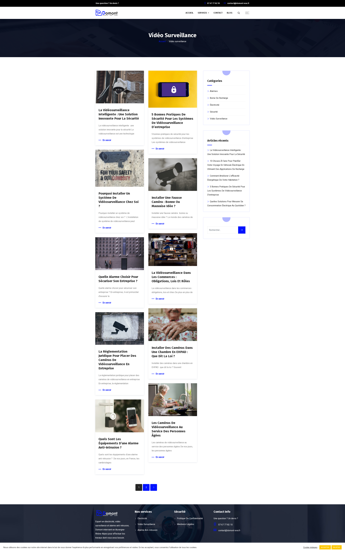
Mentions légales (185, 524)
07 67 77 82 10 (213, 3)
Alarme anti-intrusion (147, 530)
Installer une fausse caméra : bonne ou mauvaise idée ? (167, 202)
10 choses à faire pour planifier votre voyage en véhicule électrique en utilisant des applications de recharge (225, 165)
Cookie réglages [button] (310, 547)
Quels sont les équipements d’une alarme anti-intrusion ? (119, 443)
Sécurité (214, 112)
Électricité (214, 105)
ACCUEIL (189, 12)
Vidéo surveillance (218, 118)
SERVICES (202, 12)
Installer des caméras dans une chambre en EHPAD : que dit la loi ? (172, 352)
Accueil (162, 41)
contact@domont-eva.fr (238, 3)
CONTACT (217, 12)
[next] (153, 487)
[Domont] (107, 13)
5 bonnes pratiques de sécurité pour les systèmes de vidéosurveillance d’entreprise (226, 190)
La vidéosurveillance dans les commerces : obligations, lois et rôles (171, 277)
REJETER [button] (336, 547)
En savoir (107, 140)
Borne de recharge (219, 98)
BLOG (229, 12)
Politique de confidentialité (190, 518)
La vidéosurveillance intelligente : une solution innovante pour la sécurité (119, 114)
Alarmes (214, 91)
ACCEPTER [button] (325, 547)
